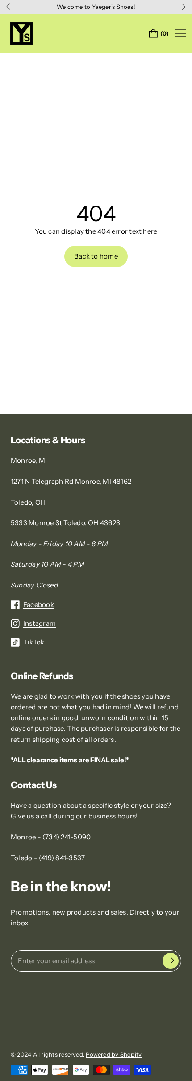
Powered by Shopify (114, 1054)
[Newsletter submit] (171, 961)
